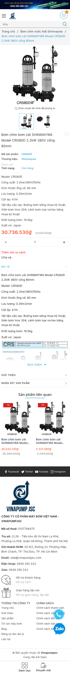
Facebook (13, 471)
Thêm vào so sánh (13, 252)
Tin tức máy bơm (11, 623)
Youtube (43, 471)
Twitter (28, 471)
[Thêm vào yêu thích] (67, 134)
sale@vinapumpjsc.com (25, 557)
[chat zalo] (59, 629)
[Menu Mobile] (4, 15)
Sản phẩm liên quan (35, 395)
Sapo (43, 657)
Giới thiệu (7, 613)
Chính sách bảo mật (48, 629)
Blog (4, 629)
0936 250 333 (26, 563)
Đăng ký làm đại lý (12, 634)
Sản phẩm (7, 618)
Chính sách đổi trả (47, 618)
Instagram (59, 471)
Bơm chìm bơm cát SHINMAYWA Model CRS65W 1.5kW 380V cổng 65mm (50, 441)
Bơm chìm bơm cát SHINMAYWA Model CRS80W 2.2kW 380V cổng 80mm (15, 441)
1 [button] (33, 101)
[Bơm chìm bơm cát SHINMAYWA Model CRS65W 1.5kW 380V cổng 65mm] (52, 418)
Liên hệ (5, 639)
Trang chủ (7, 607)
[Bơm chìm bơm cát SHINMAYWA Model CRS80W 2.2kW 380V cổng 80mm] (17, 418)
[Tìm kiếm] (65, 24)
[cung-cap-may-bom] (35, 4)
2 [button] (37, 101)
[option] (35, 75)
